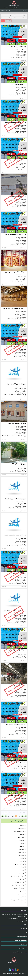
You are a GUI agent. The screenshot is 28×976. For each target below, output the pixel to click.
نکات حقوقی (24, 944)
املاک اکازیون (24, 928)
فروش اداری (21, 855)
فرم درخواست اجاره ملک (19, 831)
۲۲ (19, 816)
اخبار (26, 932)
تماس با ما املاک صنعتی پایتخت (17, 900)
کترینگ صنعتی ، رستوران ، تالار (17, 876)
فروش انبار (22, 861)
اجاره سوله (22, 834)
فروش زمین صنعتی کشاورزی (18, 885)
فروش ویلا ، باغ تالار (20, 882)
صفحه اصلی (21, 8)
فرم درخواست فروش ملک (18, 864)
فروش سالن (21, 873)
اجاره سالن (22, 870)
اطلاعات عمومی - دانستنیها (20, 952)
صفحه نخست (21, 903)
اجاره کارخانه (21, 867)
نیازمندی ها (6, 8)
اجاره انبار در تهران (20, 879)
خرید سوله (22, 891)
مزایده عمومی (21, 894)
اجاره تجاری (21, 840)
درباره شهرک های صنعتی (21, 940)
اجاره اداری (22, 843)
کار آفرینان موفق (23, 948)
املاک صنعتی (21, 852)
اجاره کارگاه (22, 846)
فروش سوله (21, 849)
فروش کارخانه (21, 837)
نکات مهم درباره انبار (22, 936)
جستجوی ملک (21, 828)
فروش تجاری (21, 858)
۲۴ (12, 816)
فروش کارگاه (21, 897)
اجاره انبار (22, 825)
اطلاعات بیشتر (23, 60)
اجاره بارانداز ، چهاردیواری (19, 888)
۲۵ (8, 816)
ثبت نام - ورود (14, 8)
